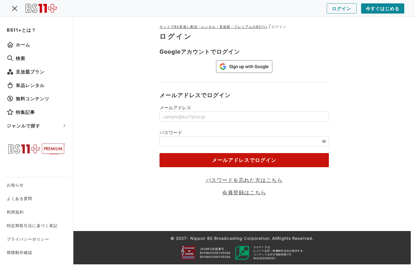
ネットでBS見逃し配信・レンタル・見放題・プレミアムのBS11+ (214, 27)
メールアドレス (175, 107)
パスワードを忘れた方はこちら (244, 180)
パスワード (171, 132)
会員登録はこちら (244, 192)
